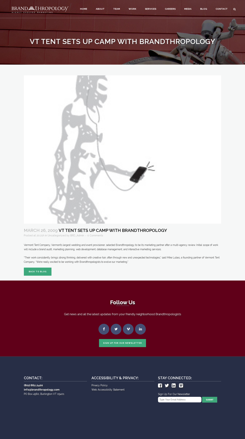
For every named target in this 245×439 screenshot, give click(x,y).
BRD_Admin (77, 235)
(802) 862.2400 (33, 385)
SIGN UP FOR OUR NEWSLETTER (122, 343)
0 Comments (95, 235)
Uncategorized (57, 235)
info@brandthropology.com (42, 389)
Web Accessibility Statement (107, 389)
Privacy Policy (99, 385)
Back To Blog (38, 271)
